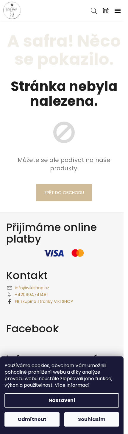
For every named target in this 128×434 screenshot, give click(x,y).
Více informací (72, 385)
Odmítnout (32, 419)
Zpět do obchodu (64, 193)
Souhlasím (91, 419)
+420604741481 (31, 295)
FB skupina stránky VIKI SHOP (44, 301)
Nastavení (62, 400)
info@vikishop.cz (32, 288)
